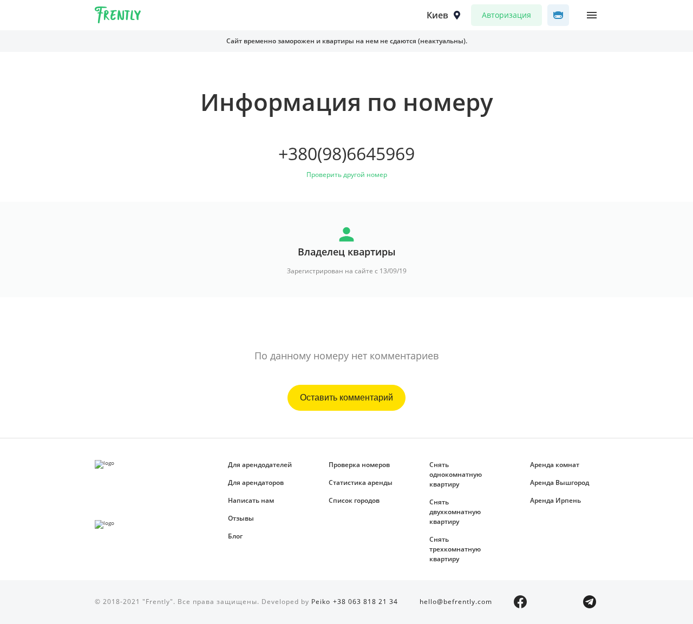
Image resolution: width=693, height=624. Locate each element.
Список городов (354, 500)
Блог (235, 536)
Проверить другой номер (346, 174)
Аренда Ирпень (555, 500)
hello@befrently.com (456, 601)
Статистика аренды (361, 482)
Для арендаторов (256, 482)
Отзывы (241, 518)
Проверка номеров (359, 464)
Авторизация (506, 15)
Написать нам (251, 500)
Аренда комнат (554, 464)
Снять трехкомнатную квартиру (455, 549)
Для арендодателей (260, 464)
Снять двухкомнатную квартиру (455, 511)
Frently (118, 16)
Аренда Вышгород (559, 482)
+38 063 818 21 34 (365, 601)
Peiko (320, 601)
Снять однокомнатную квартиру (455, 474)
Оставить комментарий (346, 397)
